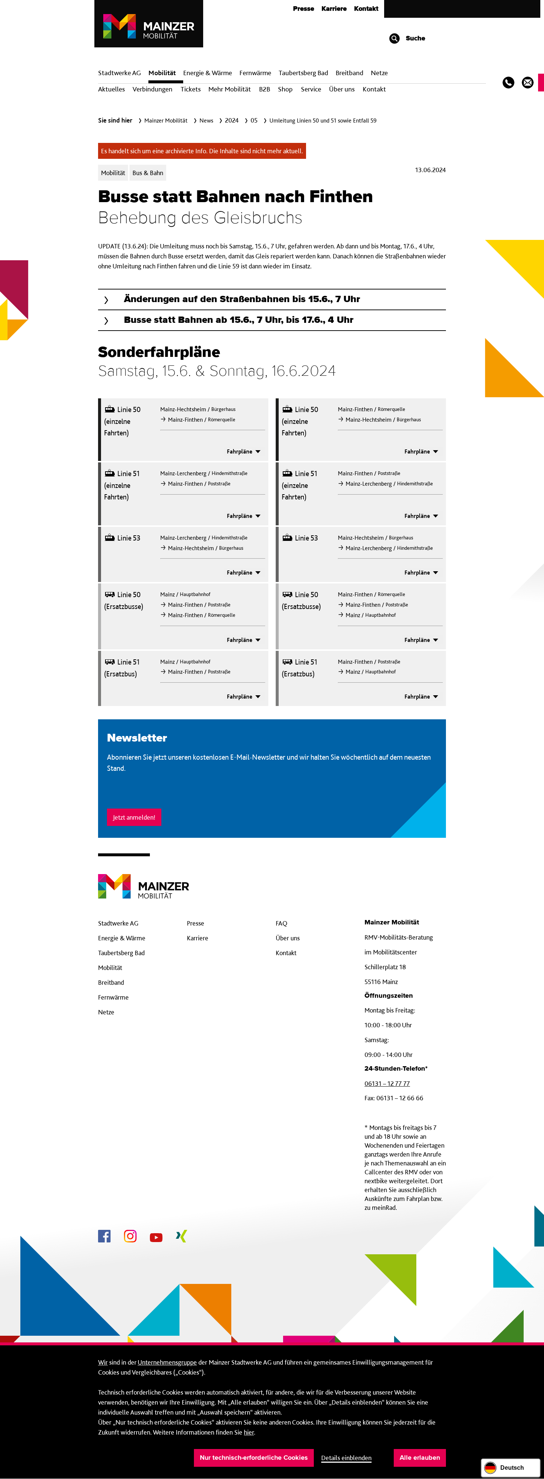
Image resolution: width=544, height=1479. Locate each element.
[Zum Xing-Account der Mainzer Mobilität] (181, 1237)
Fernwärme (113, 997)
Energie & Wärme (207, 73)
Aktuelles (111, 89)
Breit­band (349, 73)
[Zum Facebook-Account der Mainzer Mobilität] (104, 1237)
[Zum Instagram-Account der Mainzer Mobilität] (130, 1237)
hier (249, 1432)
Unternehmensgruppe (167, 1362)
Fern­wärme (255, 73)
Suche (414, 38)
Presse (303, 9)
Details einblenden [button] (346, 1458)
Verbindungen (152, 89)
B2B (264, 89)
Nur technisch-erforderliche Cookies (254, 1458)
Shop (285, 89)
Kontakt (366, 9)
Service (311, 89)
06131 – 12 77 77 (387, 1083)
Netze (379, 73)
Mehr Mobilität (229, 89)
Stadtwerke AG (119, 73)
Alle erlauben (420, 1458)
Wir (103, 1362)
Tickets (191, 89)
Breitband (111, 982)
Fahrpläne (240, 451)
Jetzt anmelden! (134, 817)
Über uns (342, 89)
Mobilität (162, 73)
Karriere (334, 9)
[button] (272, 299)
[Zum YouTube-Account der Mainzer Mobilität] (156, 1239)
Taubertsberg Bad (303, 73)
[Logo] (143, 880)
